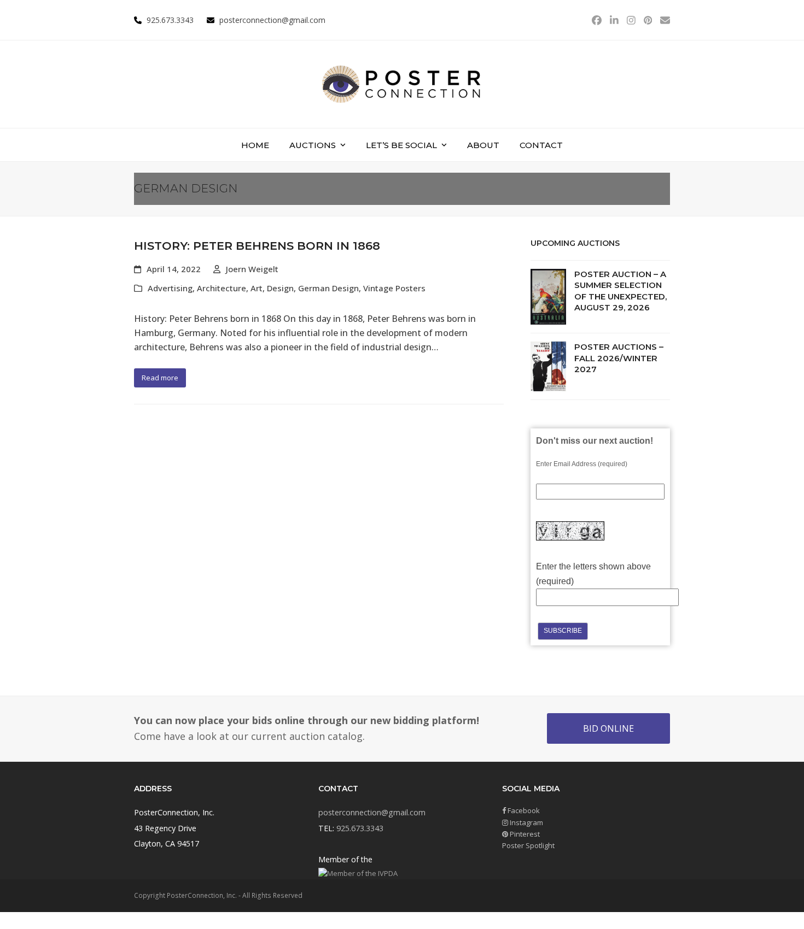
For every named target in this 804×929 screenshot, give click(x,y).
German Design (328, 288)
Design (280, 288)
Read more (160, 378)
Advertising (170, 288)
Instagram (525, 822)
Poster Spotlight (528, 845)
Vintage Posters (394, 288)
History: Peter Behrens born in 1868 (257, 245)
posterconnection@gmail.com (272, 20)
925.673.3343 (359, 828)
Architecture (221, 288)
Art (256, 288)
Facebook (523, 810)
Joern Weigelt (252, 268)
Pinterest (524, 834)
